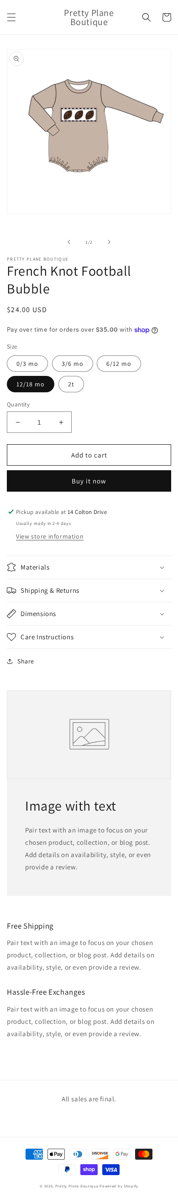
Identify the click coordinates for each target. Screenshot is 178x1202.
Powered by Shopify (118, 1185)
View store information (50, 536)
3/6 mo (73, 364)
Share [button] (25, 661)
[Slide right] (109, 242)
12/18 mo (30, 384)
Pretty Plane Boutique (77, 1185)
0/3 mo (27, 364)
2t (71, 384)
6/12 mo (118, 364)
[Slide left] (69, 242)
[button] (11, 17)
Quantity (18, 404)
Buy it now (89, 481)
